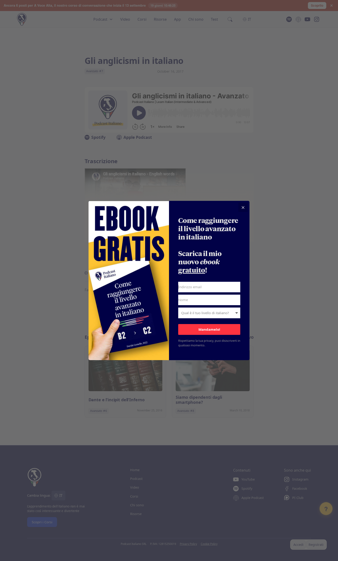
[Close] (243, 207)
